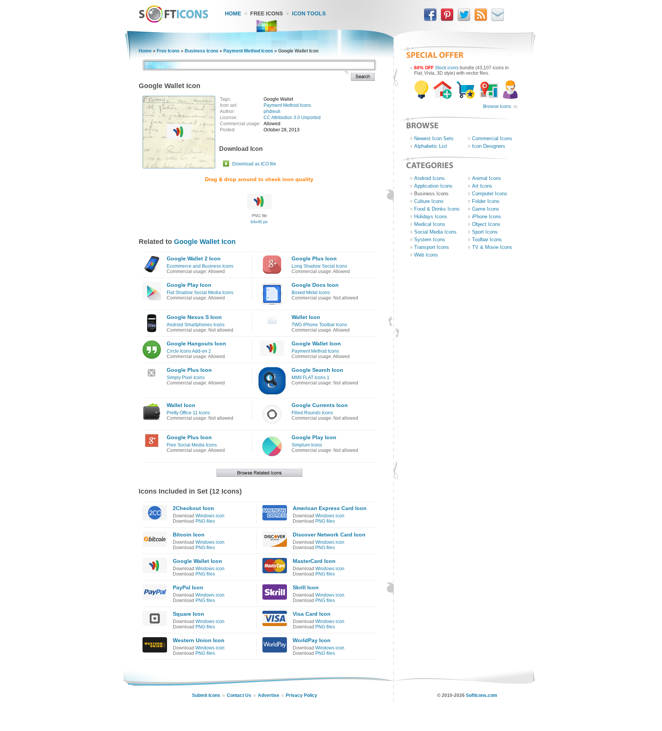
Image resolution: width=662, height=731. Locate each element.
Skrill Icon (306, 587)
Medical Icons (429, 224)
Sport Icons (485, 232)
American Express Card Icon (330, 508)
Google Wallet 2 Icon (194, 258)
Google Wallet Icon (205, 241)
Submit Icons (206, 695)
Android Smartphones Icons (195, 324)
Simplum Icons (307, 445)
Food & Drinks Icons (437, 209)
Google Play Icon (189, 285)
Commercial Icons (492, 138)
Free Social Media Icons (192, 445)
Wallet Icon (306, 317)
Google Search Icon (317, 370)
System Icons (429, 239)
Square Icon (188, 614)
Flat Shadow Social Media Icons (200, 292)
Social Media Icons (435, 232)
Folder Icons (486, 201)
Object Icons (486, 224)
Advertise (268, 695)
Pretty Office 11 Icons (188, 412)
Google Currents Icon (320, 405)
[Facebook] (430, 19)
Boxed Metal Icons (311, 292)
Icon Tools (309, 13)
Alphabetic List (430, 146)
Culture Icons (429, 201)
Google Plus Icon (314, 258)
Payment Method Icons (248, 51)
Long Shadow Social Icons (319, 266)
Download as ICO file (254, 164)
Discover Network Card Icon (329, 534)
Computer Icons (489, 193)
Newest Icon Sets (434, 138)
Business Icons (201, 51)
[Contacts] (497, 19)
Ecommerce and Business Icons (200, 266)
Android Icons (429, 178)
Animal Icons (486, 178)
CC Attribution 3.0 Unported (292, 117)
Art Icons (482, 186)
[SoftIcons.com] (173, 21)
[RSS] (480, 19)
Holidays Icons (430, 216)
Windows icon (209, 515)
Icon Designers (488, 146)
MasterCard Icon (314, 561)
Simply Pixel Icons (186, 377)
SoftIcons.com (481, 695)
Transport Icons (431, 247)
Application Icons (433, 186)
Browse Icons (497, 106)
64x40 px (259, 221)
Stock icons (447, 67)
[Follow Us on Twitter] (464, 19)
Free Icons (266, 13)
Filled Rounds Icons (312, 412)
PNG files (205, 521)
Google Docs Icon (315, 285)
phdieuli (272, 111)
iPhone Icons (486, 216)
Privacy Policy (301, 695)
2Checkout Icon (193, 508)
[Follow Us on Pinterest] (447, 19)
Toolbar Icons (487, 239)
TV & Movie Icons (492, 247)
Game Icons (485, 209)
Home (233, 13)
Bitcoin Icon (189, 534)
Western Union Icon (198, 640)
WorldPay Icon (312, 640)
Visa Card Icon (312, 614)
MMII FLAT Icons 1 (310, 377)
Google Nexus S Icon (194, 317)
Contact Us (239, 695)
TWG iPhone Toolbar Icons (319, 324)
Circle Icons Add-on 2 (189, 351)
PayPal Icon (188, 587)
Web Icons (426, 255)
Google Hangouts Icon (196, 343)
